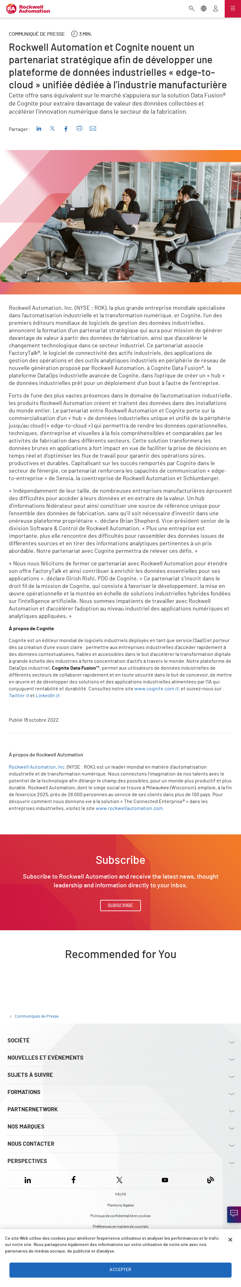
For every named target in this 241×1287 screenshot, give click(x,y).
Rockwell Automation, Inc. (37, 767)
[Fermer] (230, 1239)
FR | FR (120, 1194)
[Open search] (192, 9)
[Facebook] (73, 1179)
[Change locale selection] (203, 9)
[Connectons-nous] (234, 1215)
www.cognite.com (154, 688)
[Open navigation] (233, 9)
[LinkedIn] (29, 1179)
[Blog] (210, 1179)
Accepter (120, 1270)
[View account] (215, 9)
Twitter (17, 695)
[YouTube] (165, 1179)
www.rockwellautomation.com (129, 808)
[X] (119, 1179)
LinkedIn (45, 695)
